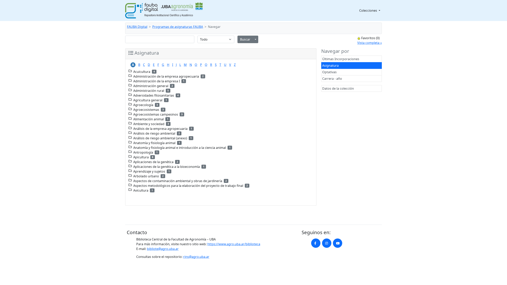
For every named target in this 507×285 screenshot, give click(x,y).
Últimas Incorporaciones (340, 59)
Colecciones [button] (368, 10)
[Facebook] (315, 243)
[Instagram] (326, 243)
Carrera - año (332, 78)
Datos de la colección (338, 88)
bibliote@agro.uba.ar (163, 249)
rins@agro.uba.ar (196, 257)
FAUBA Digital (137, 27)
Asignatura (330, 65)
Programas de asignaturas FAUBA (177, 27)
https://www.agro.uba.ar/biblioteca (233, 244)
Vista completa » (369, 43)
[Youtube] (337, 243)
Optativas (329, 72)
